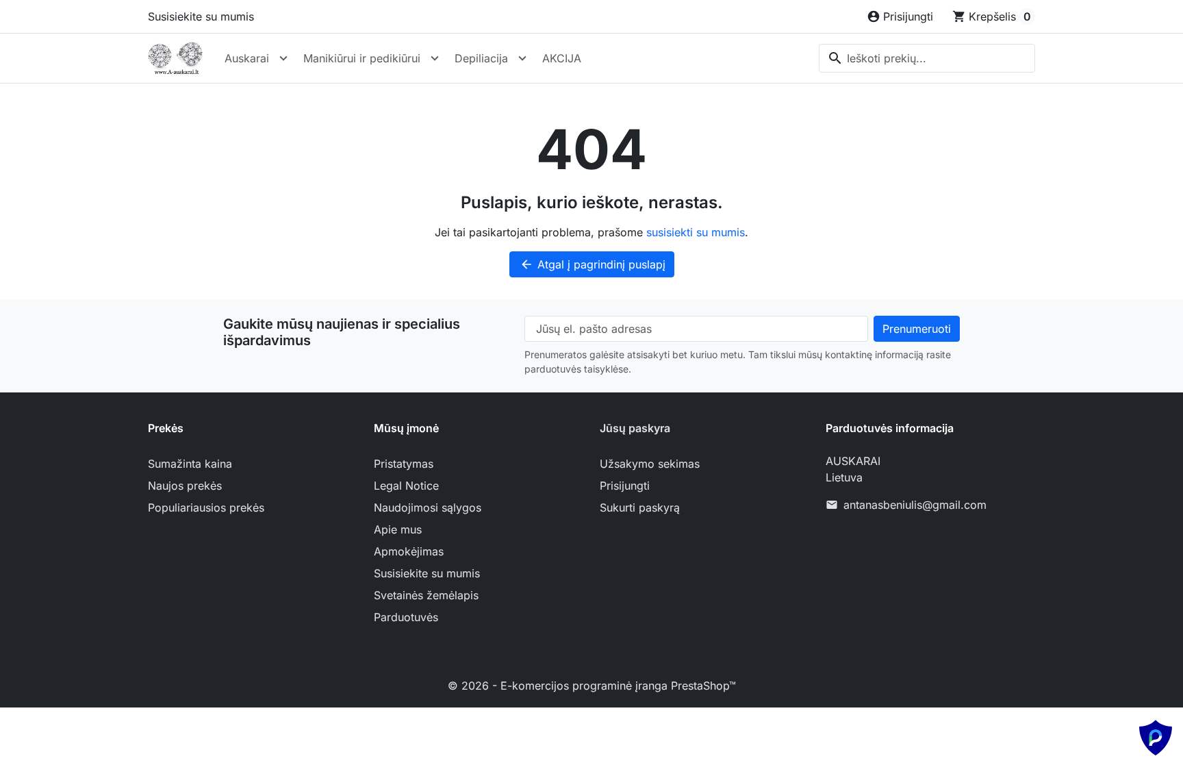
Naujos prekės (185, 485)
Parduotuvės (406, 617)
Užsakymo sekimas (650, 464)
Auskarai (247, 58)
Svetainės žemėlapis (426, 595)
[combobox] (927, 58)
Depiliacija (481, 58)
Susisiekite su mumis (201, 16)
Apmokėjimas (409, 551)
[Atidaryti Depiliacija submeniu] (522, 58)
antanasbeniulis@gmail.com (915, 505)
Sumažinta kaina (190, 464)
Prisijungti (625, 485)
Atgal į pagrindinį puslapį (592, 264)
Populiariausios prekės (206, 507)
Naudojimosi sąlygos (427, 507)
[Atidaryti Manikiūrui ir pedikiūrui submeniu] (435, 58)
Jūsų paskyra (635, 428)
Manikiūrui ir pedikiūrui (361, 58)
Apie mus (398, 529)
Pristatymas (403, 464)
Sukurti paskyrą (640, 507)
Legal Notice (406, 485)
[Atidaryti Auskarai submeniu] (283, 58)
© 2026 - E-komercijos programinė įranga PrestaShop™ (592, 685)
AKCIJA (561, 58)
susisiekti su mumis (695, 232)
